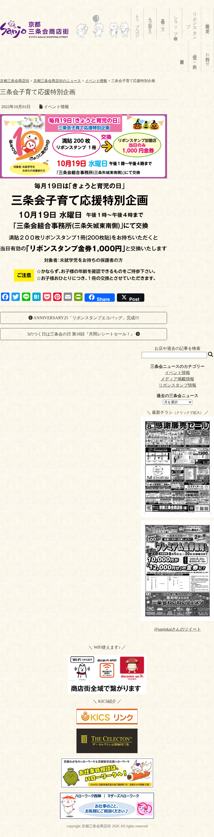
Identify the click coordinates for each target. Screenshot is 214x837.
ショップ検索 (176, 23)
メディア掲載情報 (177, 379)
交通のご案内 (195, 56)
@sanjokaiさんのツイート (177, 629)
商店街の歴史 (207, 23)
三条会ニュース (163, 23)
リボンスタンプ (191, 23)
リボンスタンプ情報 (177, 385)
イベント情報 (177, 372)
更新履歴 (182, 56)
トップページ (137, 24)
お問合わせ (207, 57)
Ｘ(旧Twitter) (150, 24)
